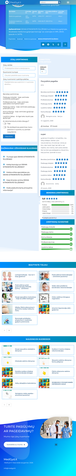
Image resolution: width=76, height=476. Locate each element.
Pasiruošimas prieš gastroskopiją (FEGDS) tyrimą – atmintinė (23, 286)
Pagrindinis (12, 39)
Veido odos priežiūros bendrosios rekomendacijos (62, 286)
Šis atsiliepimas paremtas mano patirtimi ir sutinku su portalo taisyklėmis (19, 129)
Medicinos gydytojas (30, 39)
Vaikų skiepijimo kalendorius (25, 383)
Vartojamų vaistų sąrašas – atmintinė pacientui (24, 394)
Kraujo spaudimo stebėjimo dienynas (25, 350)
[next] (9, 330)
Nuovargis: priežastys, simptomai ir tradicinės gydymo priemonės (23, 320)
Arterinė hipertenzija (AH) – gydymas (61, 309)
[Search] (59, 2)
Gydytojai (20, 39)
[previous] (4, 330)
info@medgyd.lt (10, 468)
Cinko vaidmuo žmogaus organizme (61, 298)
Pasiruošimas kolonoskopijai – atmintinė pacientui (62, 275)
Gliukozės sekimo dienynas (25, 361)
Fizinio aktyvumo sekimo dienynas (61, 372)
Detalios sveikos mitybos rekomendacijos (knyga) (24, 372)
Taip (8, 124)
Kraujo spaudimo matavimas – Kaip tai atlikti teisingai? (25, 298)
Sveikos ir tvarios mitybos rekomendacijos (61, 350)
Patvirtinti (9, 136)
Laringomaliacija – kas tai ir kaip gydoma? (25, 275)
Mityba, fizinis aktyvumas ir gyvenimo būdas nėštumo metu (25, 309)
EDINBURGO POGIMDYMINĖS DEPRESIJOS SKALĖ (62, 383)
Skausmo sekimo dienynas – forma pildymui (62, 361)
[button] (68, 2)
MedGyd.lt (10, 459)
